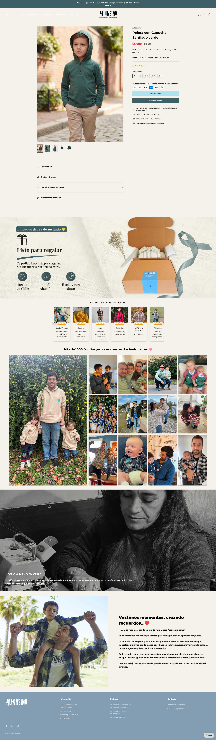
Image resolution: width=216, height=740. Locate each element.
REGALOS (47, 15)
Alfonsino (136, 28)
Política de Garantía (117, 717)
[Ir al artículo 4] (62, 148)
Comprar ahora (155, 100)
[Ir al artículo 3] (55, 148)
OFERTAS (60, 15)
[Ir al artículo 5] (69, 148)
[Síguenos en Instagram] (12, 726)
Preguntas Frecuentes (68, 704)
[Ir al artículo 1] (40, 148)
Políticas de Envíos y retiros (120, 704)
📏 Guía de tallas (138, 66)
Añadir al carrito (155, 93)
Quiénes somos (66, 707)
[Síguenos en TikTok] (18, 726)
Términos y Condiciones (69, 715)
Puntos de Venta (66, 718)
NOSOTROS (75, 15)
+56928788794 (182, 704)
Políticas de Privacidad (119, 707)
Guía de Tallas (65, 711)
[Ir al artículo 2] (47, 148)
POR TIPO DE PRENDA (27, 15)
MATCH (8, 15)
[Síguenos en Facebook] (6, 726)
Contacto (171, 699)
